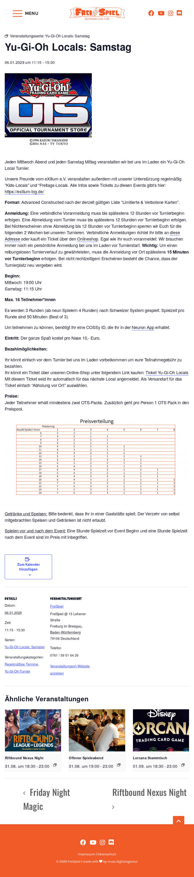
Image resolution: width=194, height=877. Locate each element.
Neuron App (143, 327)
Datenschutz (106, 854)
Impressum (86, 854)
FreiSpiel (56, 606)
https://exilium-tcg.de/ (24, 191)
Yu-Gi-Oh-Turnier (17, 671)
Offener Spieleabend (86, 757)
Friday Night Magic (46, 798)
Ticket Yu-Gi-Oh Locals (167, 372)
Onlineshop (87, 239)
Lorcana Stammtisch (150, 757)
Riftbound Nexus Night (24, 757)
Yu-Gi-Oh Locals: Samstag (24, 647)
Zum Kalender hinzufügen (28, 566)
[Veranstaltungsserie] (55, 764)
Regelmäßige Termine (21, 664)
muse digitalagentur (122, 861)
